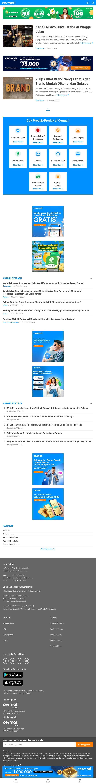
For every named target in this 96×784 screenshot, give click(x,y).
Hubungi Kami (8, 635)
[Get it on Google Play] (48, 675)
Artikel (5, 640)
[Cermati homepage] (12, 766)
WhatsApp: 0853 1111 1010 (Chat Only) (18, 606)
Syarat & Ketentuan (57, 623)
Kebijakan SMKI (56, 635)
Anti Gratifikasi (55, 646)
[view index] (91, 278)
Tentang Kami (8, 623)
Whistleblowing (56, 640)
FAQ (4, 629)
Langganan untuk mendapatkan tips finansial (23, 740)
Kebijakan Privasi (56, 629)
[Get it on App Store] (48, 683)
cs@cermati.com (19, 580)
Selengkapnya (47, 549)
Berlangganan (84, 745)
